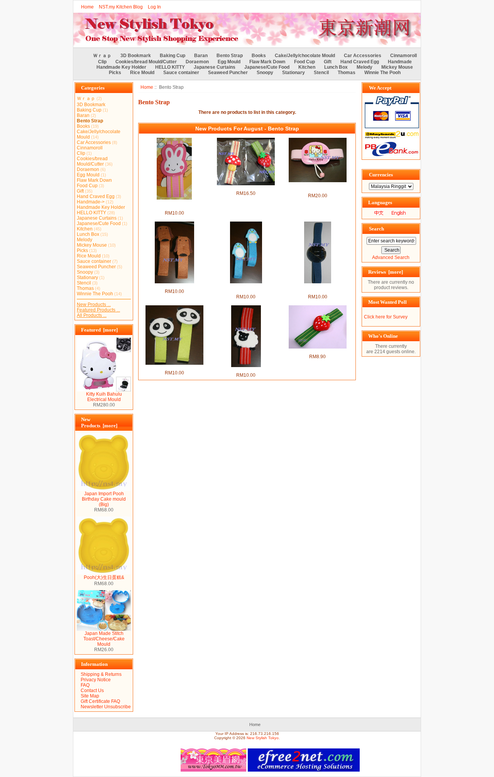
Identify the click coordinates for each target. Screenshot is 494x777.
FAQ (85, 685)
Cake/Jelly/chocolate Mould (305, 55)
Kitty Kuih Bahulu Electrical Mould (104, 396)
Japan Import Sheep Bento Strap (246, 369)
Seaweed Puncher (228, 72)
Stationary (293, 72)
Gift (328, 61)
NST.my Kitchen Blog (121, 7)
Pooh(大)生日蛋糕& (104, 577)
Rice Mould (142, 72)
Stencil (321, 72)
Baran (201, 55)
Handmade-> (91, 202)
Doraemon (197, 61)
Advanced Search (390, 257)
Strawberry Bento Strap (317, 351)
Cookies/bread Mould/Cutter (146, 61)
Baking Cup (172, 55)
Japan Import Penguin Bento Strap (246, 288)
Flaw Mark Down (267, 61)
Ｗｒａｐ (102, 55)
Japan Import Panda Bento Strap (174, 367)
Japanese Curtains (214, 67)
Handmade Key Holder (121, 67)
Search (376, 229)
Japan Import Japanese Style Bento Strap (318, 288)
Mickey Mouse (397, 67)
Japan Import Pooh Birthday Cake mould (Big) (104, 499)
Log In (154, 7)
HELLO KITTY (170, 67)
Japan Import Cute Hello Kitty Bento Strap (317, 187)
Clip (102, 61)
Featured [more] (99, 330)
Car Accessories (362, 55)
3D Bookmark (135, 55)
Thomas (346, 72)
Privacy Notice (96, 679)
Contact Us (92, 690)
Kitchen (306, 67)
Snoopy (265, 72)
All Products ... (92, 315)
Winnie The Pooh (382, 72)
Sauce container (181, 72)
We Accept (380, 88)
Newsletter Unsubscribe (106, 706)
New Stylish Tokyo (263, 738)
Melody (364, 67)
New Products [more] (99, 422)
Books (259, 55)
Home (87, 7)
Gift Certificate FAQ (100, 701)
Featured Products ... (98, 310)
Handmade (400, 61)
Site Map (90, 696)
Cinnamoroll (403, 55)
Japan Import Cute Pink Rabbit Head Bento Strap (174, 205)
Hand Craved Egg (359, 61)
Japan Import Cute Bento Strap (246, 188)
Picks (115, 72)
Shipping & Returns (101, 674)
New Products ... (94, 304)
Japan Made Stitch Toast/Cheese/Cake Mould (104, 639)
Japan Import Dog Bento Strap (174, 286)
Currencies (381, 175)
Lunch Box (336, 67)
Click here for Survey (386, 317)
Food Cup (304, 61)
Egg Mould (229, 61)
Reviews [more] (385, 272)
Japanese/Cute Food (266, 67)
